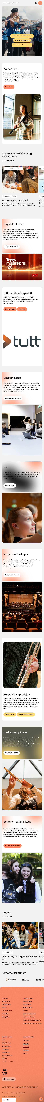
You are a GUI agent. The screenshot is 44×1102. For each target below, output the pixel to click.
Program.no (5, 1049)
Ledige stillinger (7, 1010)
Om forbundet (6, 1004)
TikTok (25, 1053)
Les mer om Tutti (10, 309)
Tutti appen (22, 309)
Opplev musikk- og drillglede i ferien (22, 36)
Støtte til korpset (9, 714)
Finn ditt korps (27, 1007)
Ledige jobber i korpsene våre (32, 1023)
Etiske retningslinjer (29, 1014)
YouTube (26, 1050)
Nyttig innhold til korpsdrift (25, 714)
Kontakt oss (6, 1001)
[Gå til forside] (5, 1072)
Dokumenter (27, 1004)
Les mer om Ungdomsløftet (13, 398)
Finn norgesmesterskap (12, 575)
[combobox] (9, 1100)
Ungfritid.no (5, 1052)
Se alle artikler (7, 917)
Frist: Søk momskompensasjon (22, 45)
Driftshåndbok (6, 1043)
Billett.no (5, 1058)
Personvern (5, 1093)
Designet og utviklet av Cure (11, 1096)
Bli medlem (5, 1014)
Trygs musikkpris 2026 (11, 246)
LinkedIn (26, 1044)
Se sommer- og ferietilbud (12, 845)
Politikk (25, 1010)
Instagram (26, 1040)
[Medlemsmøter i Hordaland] (20, 186)
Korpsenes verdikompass (22, 40)
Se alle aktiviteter (8, 161)
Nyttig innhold (27, 1001)
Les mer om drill (9, 485)
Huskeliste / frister (29, 1017)
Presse (4, 1007)
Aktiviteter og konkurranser (32, 1020)
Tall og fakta (5, 1017)
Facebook (26, 1047)
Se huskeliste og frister (11, 752)
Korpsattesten (6, 1046)
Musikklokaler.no (7, 1055)
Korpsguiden (8, 87)
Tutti (3, 1040)
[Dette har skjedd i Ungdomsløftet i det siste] (20, 943)
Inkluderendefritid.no (8, 1062)
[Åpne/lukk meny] (40, 3)
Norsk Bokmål (7, 1100)
